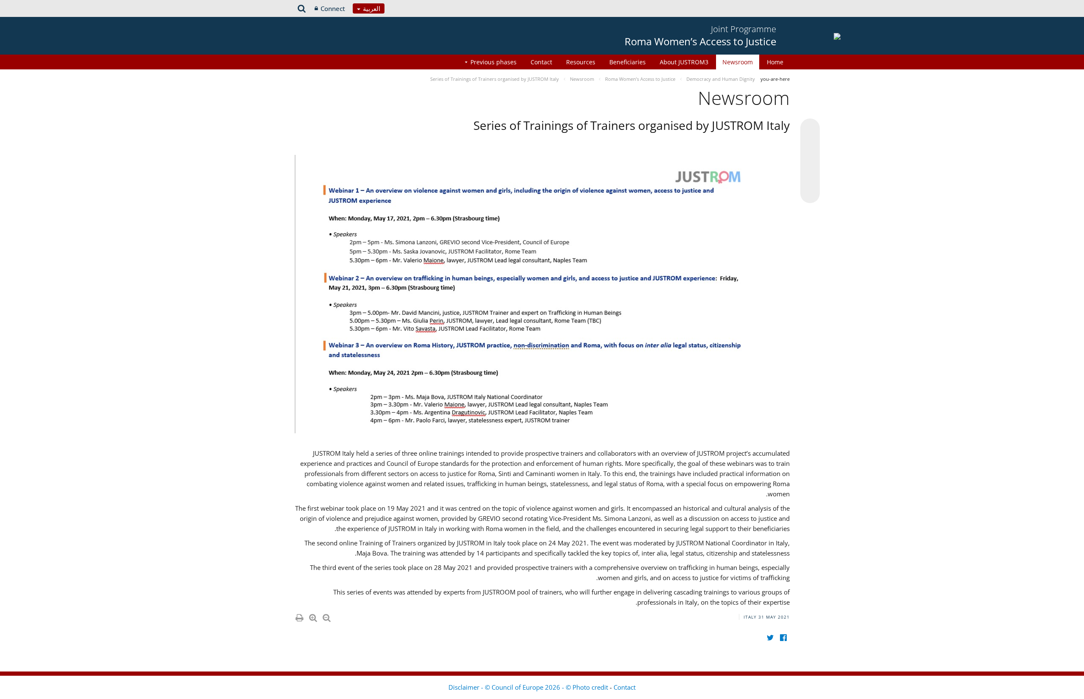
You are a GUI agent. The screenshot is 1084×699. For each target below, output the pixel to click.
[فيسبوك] (783, 637)
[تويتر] (770, 637)
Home (775, 62)
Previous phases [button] (493, 62)
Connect (333, 8)
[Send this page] (810, 193)
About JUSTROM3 (684, 62)
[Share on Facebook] (810, 161)
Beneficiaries (627, 62)
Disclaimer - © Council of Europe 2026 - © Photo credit (529, 687)
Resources (580, 62)
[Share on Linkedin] (810, 177)
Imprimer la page (299, 616)
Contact (541, 62)
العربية (370, 8)
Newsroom (737, 62)
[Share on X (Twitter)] (810, 145)
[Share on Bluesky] (810, 129)
